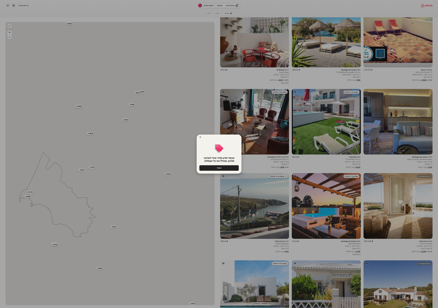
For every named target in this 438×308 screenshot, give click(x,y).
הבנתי (219, 168)
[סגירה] (200, 137)
